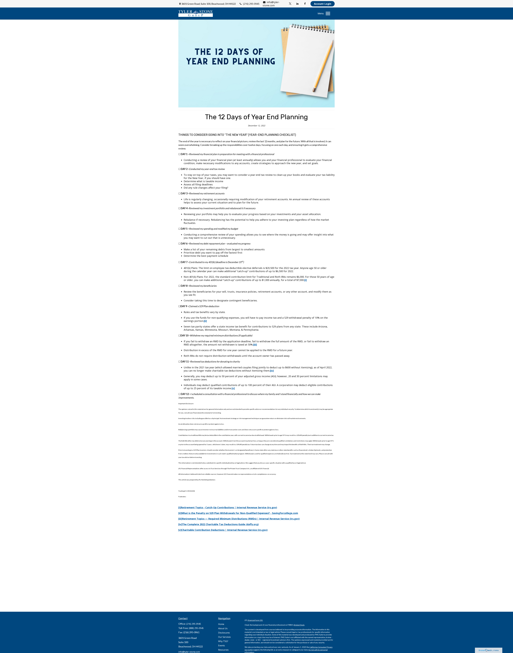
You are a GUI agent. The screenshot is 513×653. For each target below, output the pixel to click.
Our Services (224, 636)
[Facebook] (305, 3)
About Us (223, 628)
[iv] (180, 524)
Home (221, 624)
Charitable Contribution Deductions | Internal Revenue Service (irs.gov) (224, 530)
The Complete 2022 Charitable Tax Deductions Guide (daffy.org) (220, 524)
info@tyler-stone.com (271, 4)
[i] (179, 507)
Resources (223, 649)
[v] (179, 530)
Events (221, 645)
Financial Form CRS (255, 620)
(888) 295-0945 (196, 628)
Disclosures (224, 632)
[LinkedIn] (297, 3)
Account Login (322, 3)
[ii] (179, 513)
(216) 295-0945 (251, 3)
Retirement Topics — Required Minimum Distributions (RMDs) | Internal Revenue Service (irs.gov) (241, 518)
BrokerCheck (299, 625)
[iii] (180, 518)
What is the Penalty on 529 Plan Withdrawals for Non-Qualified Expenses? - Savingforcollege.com (239, 513)
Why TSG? (223, 641)
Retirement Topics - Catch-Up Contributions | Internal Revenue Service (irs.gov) (229, 507)
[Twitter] (290, 3)
